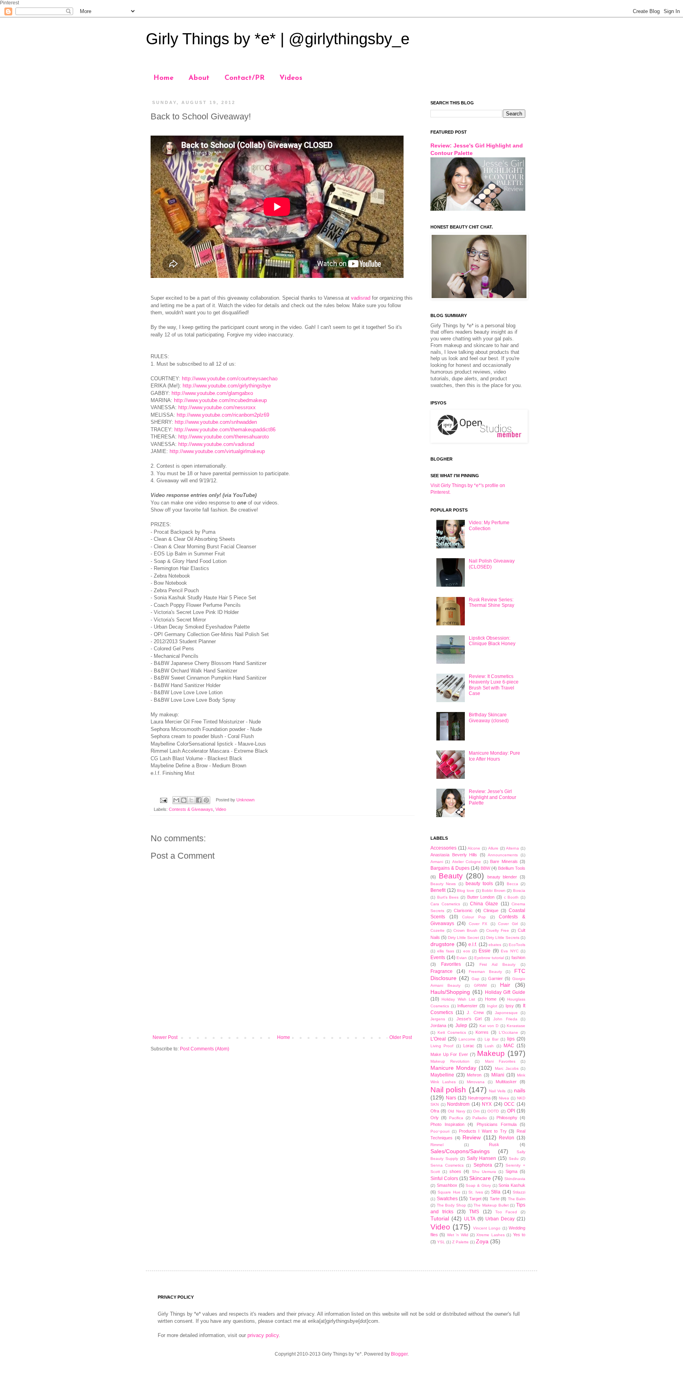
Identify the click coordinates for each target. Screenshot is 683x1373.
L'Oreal (438, 1039)
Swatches (447, 1198)
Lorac (468, 1045)
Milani (497, 1075)
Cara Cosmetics (445, 904)
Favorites (451, 964)
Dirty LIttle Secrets (502, 937)
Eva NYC (509, 951)
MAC (509, 1045)
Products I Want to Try (483, 1131)
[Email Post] (163, 799)
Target (475, 1198)
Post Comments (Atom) (204, 1049)
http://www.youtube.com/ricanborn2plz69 (223, 415)
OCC (509, 1104)
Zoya (482, 1241)
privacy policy (263, 1335)
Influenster (467, 1005)
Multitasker (506, 1081)
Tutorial (439, 1218)
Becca (512, 884)
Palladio (479, 1118)
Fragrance (441, 971)
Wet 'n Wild (457, 1235)
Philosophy (506, 1117)
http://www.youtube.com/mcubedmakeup (220, 400)
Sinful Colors (444, 1178)
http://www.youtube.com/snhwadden (216, 422)
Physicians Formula (497, 1124)
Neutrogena (479, 1097)
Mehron (474, 1075)
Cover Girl (507, 924)
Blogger (399, 1354)
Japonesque (506, 1012)
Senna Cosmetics (447, 1165)
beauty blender (502, 876)
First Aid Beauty (497, 964)
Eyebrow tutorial (489, 958)
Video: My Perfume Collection (489, 525)
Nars (451, 1098)
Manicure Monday (453, 1068)
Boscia (519, 890)
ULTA (469, 1219)
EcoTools (517, 944)
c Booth (511, 897)
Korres (482, 1032)
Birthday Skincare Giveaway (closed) (489, 717)
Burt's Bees (448, 897)
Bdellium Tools (511, 868)
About (199, 78)
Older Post (400, 1037)
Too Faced (506, 1212)
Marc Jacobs (507, 1068)
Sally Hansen (481, 1158)
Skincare (480, 1178)
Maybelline (442, 1075)
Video (220, 809)
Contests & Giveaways (191, 809)
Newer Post (165, 1037)
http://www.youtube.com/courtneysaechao (229, 378)
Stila (495, 1192)
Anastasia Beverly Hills (453, 854)
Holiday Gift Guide (505, 992)
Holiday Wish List (458, 999)
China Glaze (484, 904)
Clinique (490, 910)
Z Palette (460, 1242)
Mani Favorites (500, 1061)
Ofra (434, 1111)
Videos (290, 78)
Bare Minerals (503, 861)
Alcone (474, 848)
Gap (475, 978)
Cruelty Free (497, 930)
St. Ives (475, 1192)
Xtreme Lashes (490, 1235)
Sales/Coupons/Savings (460, 1151)
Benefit (437, 890)
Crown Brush (465, 930)
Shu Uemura (484, 1171)
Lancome (466, 1039)
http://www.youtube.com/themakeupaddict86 (224, 429)
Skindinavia (514, 1179)
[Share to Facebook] (199, 800)
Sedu (514, 1158)
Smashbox (447, 1185)
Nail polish (448, 1090)
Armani (436, 861)
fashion (518, 957)
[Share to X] (191, 800)
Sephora (483, 1165)
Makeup (491, 1053)
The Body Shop (451, 1205)
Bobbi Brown (494, 890)
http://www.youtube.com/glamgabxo (212, 393)
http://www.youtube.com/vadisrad (216, 444)
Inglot (492, 1006)
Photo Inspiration (447, 1124)
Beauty (451, 876)
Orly (434, 1117)
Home (163, 78)
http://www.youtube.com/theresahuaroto (223, 437)
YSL (441, 1242)
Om (476, 1111)
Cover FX (478, 924)
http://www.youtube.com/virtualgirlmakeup (217, 451)
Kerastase (516, 1026)
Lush (489, 1046)
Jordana (438, 1025)
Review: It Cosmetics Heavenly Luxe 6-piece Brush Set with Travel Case (494, 685)
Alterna (512, 848)
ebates (495, 944)
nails (519, 1090)
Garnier (495, 978)
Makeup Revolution (450, 1061)
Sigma (511, 1171)
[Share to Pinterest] (206, 800)
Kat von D (489, 1026)
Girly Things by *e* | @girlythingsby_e (277, 38)
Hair (505, 985)
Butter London (481, 897)
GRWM (480, 985)
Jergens (437, 1019)
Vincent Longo (486, 1228)
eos (466, 951)
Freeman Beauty (485, 971)
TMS (474, 1211)
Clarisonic (463, 910)
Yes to (519, 1234)
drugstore (442, 944)
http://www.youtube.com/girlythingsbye (227, 386)
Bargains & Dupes (450, 868)
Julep (461, 1025)
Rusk (494, 1144)
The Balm (517, 1199)
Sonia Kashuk (511, 1185)
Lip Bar (491, 1039)
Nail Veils (497, 1091)
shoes (455, 1171)
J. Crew (475, 1012)
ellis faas (445, 951)
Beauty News (443, 884)
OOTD (493, 1111)
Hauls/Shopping (450, 992)
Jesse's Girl (469, 1018)
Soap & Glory (478, 1185)
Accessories (443, 848)
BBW (485, 868)
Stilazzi (519, 1192)
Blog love (465, 890)
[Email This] (176, 800)
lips (511, 1039)
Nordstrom (458, 1104)
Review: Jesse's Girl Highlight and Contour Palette (492, 797)
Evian (462, 958)
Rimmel (436, 1145)
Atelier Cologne (466, 861)
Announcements (503, 855)
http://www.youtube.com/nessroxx (217, 407)
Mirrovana (476, 1082)
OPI (511, 1111)
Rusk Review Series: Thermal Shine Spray (491, 602)
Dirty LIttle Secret (463, 937)
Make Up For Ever (449, 1054)
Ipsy (510, 1005)
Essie (485, 951)
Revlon (506, 1138)
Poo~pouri (439, 1131)
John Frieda (505, 1019)
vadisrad (360, 298)
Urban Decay (500, 1219)
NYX (487, 1104)
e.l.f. (472, 944)
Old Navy (456, 1111)
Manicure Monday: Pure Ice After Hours (494, 755)
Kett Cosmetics (452, 1032)
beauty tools (479, 883)
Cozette (437, 930)
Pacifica (456, 1118)
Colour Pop (474, 917)
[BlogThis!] (184, 800)
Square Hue (449, 1192)
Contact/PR (244, 78)
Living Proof (441, 1046)
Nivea (504, 1098)
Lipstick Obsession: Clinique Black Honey (492, 640)
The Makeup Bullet (491, 1205)
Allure (493, 848)
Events (437, 957)
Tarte (495, 1198)
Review (471, 1137)
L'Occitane (508, 1032)
